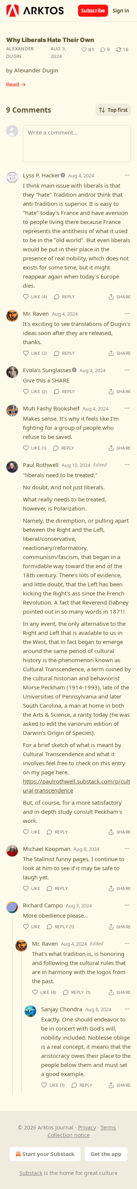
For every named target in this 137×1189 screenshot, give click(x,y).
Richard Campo (43, 905)
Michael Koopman (46, 848)
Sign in (121, 10)
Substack (30, 1172)
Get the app (106, 1154)
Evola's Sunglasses (47, 370)
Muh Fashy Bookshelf (51, 408)
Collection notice (69, 1135)
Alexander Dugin (20, 52)
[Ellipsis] (127, 175)
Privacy (87, 1127)
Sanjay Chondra (61, 1009)
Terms (108, 1127)
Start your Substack (48, 1154)
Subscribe (93, 10)
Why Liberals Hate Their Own (50, 40)
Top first (118, 110)
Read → (16, 84)
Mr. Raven (36, 313)
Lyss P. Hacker (41, 175)
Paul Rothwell (41, 464)
